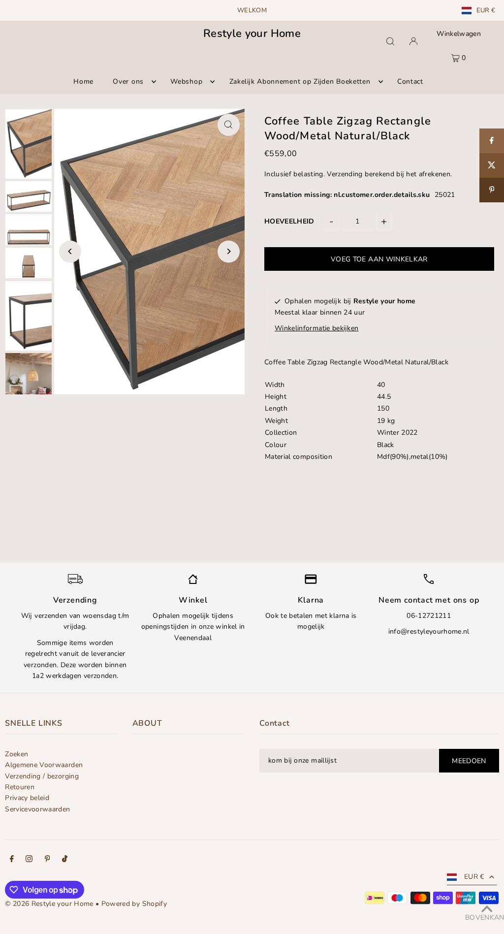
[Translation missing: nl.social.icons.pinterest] (491, 190)
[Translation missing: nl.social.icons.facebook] (491, 141)
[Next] (229, 251)
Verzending (345, 174)
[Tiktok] (64, 860)
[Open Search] (390, 41)
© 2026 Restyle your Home (49, 903)
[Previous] (70, 251)
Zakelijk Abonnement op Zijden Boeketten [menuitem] (300, 81)
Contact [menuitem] (410, 81)
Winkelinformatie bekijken (316, 328)
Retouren (19, 787)
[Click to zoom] (229, 125)
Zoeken (16, 754)
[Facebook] (12, 860)
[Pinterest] (47, 860)
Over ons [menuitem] (128, 81)
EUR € (486, 10)
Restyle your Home (252, 33)
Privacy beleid (27, 798)
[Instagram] (29, 860)
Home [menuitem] (83, 81)
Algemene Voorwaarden (44, 765)
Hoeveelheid (289, 221)
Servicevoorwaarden (37, 809)
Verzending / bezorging (42, 776)
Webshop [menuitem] (186, 81)
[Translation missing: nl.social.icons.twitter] (491, 165)
